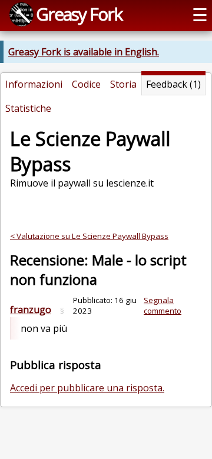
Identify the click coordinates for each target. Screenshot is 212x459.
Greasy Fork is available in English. (83, 51)
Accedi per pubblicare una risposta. (87, 387)
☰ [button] (200, 14)
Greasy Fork (79, 14)
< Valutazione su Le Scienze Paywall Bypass (89, 236)
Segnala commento (162, 305)
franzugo (30, 309)
